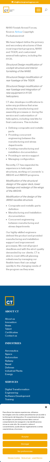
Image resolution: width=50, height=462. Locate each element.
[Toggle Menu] (38, 10)
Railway (9, 360)
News (8, 325)
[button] (46, 407)
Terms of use (26, 458)
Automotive (11, 357)
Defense (9, 367)
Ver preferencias (25, 451)
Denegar (25, 444)
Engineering (11, 392)
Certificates (11, 332)
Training (9, 399)
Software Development (17, 396)
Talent (8, 328)
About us (10, 318)
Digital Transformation (17, 389)
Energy (9, 374)
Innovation (11, 322)
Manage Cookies (14, 458)
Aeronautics (11, 350)
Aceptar (25, 436)
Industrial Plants (13, 370)
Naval (8, 364)
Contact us (11, 335)
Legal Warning (37, 458)
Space (8, 354)
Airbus (18, 31)
